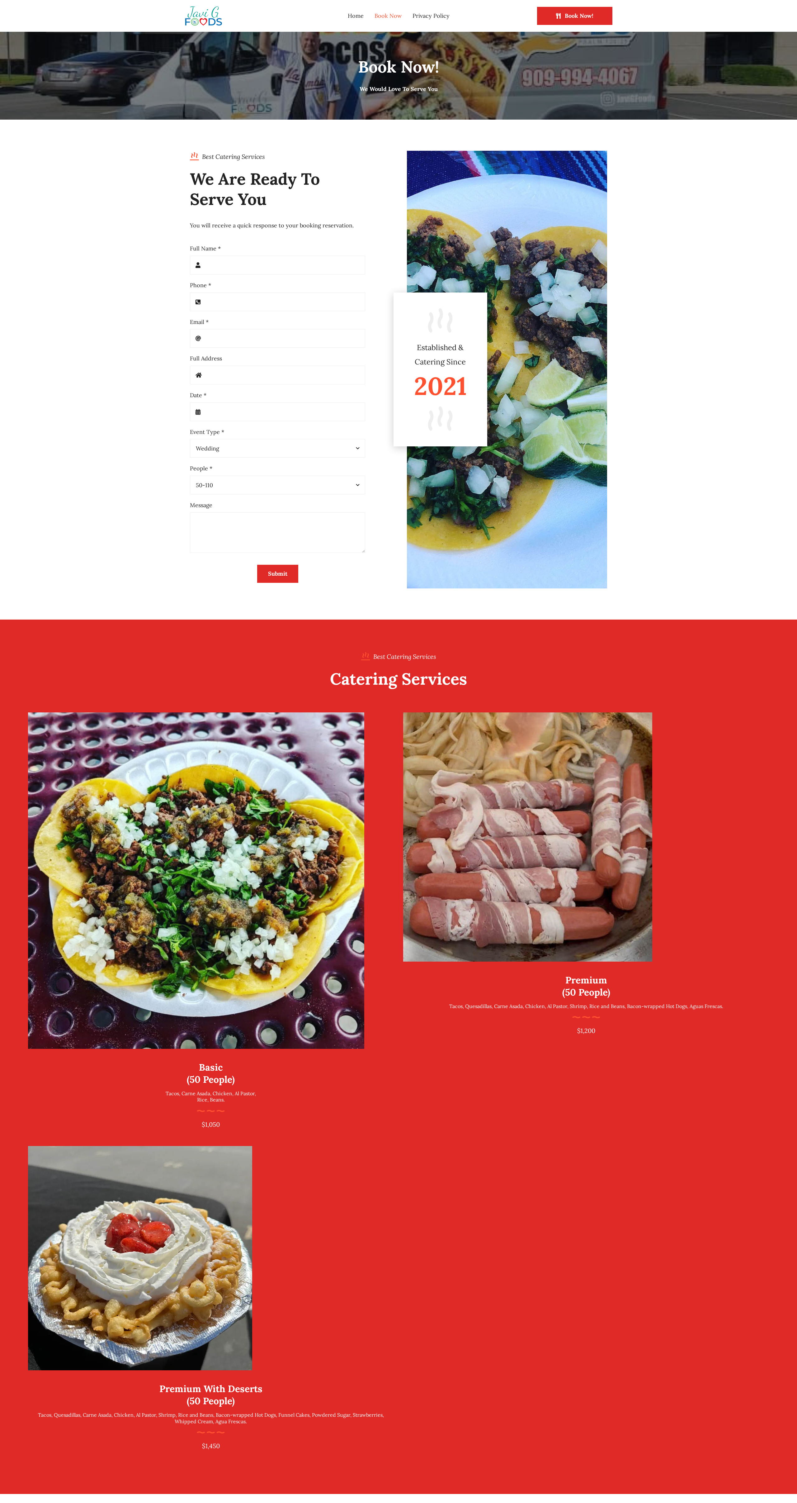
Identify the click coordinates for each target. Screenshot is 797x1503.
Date (198, 395)
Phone (200, 285)
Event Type (207, 431)
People (201, 468)
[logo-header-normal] (204, 8)
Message (201, 505)
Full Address (206, 358)
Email (199, 322)
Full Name (205, 248)
